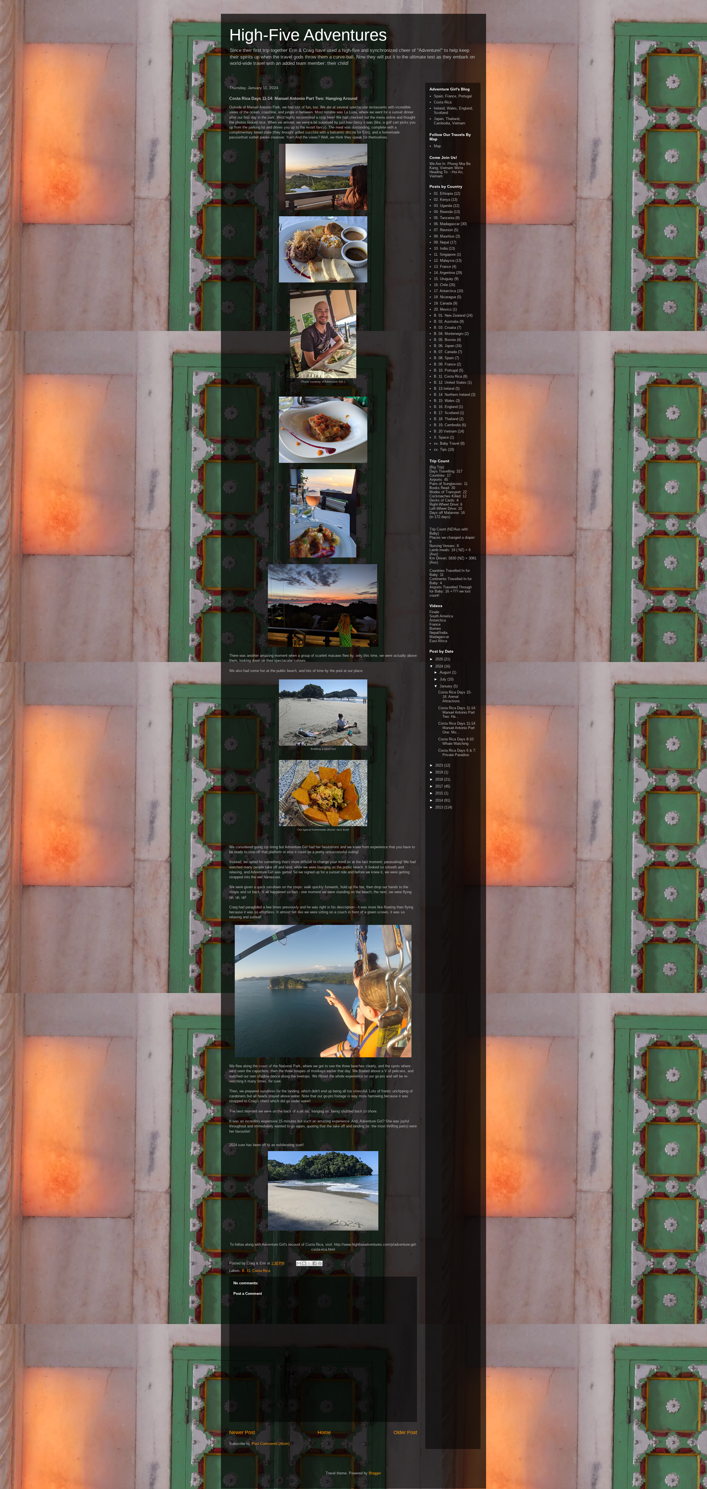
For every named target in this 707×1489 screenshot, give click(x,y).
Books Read (439, 488)
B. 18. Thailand (446, 419)
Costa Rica (443, 102)
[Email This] (299, 1263)
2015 (439, 793)
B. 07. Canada (445, 352)
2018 (439, 779)
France (434, 624)
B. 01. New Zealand (449, 315)
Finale (434, 612)
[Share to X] (309, 1263)
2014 (439, 800)
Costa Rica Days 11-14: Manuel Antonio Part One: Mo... (457, 727)
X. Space (441, 437)
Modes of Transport (445, 492)
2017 (439, 786)
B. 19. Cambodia (447, 425)
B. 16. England (446, 407)
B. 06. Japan (444, 346)
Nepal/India (438, 633)
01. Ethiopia (443, 193)
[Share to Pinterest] (320, 1263)
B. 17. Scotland (446, 413)
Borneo (435, 628)
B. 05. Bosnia (445, 340)
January (446, 686)
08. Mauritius (444, 236)
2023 (439, 765)
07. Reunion (443, 230)
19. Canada (443, 303)
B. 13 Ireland (444, 388)
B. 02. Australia (446, 321)
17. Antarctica (445, 291)
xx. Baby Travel (446, 443)
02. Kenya (442, 200)
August (446, 672)
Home (324, 1432)
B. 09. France (445, 364)
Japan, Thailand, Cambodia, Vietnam (449, 121)
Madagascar (439, 637)
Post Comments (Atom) (270, 1444)
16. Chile (441, 285)
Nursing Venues (442, 546)
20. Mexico (443, 309)
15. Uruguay (443, 279)
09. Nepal (441, 242)
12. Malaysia (444, 260)
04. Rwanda (443, 212)
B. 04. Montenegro (448, 334)
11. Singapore (445, 254)
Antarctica (437, 620)
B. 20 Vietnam (445, 431)
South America (441, 616)
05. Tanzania (444, 218)
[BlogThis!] (304, 1263)
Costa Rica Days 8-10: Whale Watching (456, 741)
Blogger (375, 1473)
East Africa (438, 641)
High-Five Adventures (308, 35)
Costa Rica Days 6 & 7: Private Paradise (457, 752)
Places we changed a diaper (451, 537)
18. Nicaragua (445, 297)
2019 (439, 772)
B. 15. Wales (444, 401)
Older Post (405, 1432)
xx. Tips (440, 449)
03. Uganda (443, 206)
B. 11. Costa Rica (256, 1271)
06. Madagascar (447, 224)
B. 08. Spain (444, 358)
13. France (442, 267)
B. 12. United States (450, 382)
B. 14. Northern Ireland (452, 395)
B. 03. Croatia (445, 327)
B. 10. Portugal (446, 370)
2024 (439, 666)
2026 (439, 659)
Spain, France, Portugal (453, 96)
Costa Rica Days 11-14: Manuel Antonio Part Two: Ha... (457, 712)
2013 (439, 807)
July (443, 679)
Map (437, 146)
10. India (441, 248)
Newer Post (242, 1432)
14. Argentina (444, 273)
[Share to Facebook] (314, 1263)
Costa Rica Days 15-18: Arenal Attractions (454, 696)
